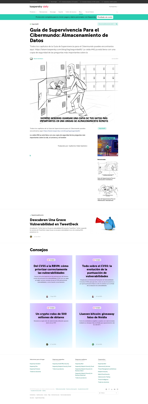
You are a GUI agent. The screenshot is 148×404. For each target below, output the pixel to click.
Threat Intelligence (103, 379)
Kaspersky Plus (34, 366)
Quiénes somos (40, 394)
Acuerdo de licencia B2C (83, 389)
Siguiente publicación (38, 215)
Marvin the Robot (38, 58)
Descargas (53, 12)
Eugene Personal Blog (39, 397)
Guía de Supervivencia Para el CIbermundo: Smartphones (106, 199)
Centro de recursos (71, 12)
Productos (32, 12)
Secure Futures (90, 12)
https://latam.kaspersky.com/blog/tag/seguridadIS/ (61, 131)
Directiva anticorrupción (71, 389)
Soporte (60, 12)
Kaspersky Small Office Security (61, 363)
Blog (80, 12)
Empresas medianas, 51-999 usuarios (90, 1)
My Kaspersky (113, 6)
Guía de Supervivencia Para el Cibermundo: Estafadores (106, 178)
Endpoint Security (103, 371)
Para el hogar (54, 1)
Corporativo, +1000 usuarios (110, 1)
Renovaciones (43, 12)
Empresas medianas (81, 359)
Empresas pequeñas (58, 359)
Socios (45, 394)
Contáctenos (32, 394)
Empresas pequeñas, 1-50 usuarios (70, 1)
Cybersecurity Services (104, 366)
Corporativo (101, 359)
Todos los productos (58, 369)
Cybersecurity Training (104, 377)
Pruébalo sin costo (105, 17)
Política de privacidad (60, 389)
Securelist (32, 397)
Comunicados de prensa (66, 394)
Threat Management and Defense (107, 369)
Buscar (116, 24)
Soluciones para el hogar (37, 359)
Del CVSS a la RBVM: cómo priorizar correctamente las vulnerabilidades (51, 269)
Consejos (52, 259)
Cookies (44, 390)
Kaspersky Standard (35, 363)
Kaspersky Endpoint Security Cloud (62, 366)
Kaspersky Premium (35, 369)
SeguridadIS (35, 24)
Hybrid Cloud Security (104, 374)
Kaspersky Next (79, 363)
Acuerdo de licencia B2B (36, 390)
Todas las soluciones (35, 371)
